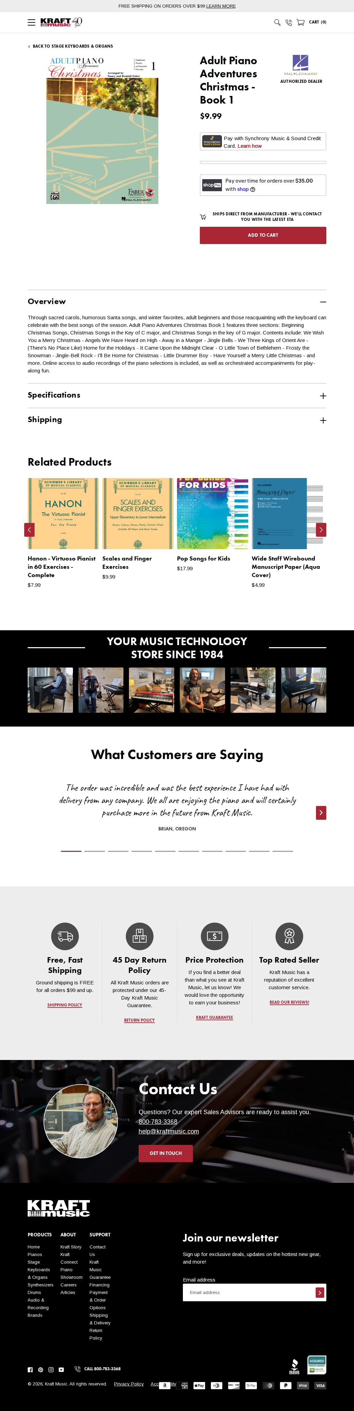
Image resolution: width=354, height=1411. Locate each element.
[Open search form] (277, 22)
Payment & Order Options (99, 1300)
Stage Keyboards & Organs (39, 1269)
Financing (100, 1284)
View (81, 537)
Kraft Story (71, 1246)
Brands (35, 1315)
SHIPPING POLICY (64, 1005)
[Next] (321, 530)
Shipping (45, 420)
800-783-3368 (158, 1121)
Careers (68, 1284)
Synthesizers (41, 1284)
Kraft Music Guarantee (100, 1269)
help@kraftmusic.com (169, 1131)
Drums (34, 1292)
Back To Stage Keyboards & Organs (73, 47)
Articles (67, 1292)
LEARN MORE (221, 6)
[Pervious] (29, 530)
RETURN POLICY (139, 1021)
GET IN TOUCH (166, 1153)
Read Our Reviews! (289, 1003)
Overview (47, 302)
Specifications (54, 395)
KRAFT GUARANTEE (214, 1018)
